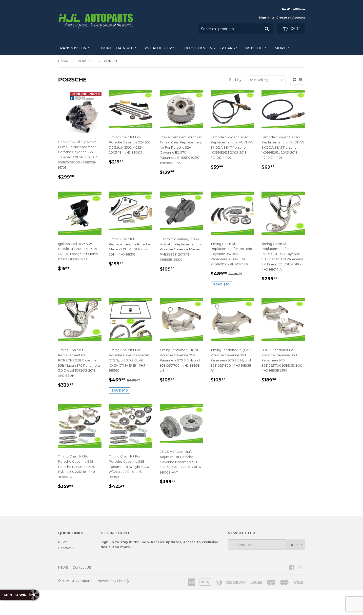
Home (63, 61)
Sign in (264, 17)
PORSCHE (86, 61)
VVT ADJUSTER (159, 48)
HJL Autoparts (81, 581)
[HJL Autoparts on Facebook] (291, 568)
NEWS (63, 542)
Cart (294, 28)
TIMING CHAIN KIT (116, 48)
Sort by (235, 80)
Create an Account (290, 17)
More (280, 48)
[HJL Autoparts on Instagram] (300, 568)
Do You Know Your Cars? (210, 48)
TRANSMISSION (73, 48)
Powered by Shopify (113, 581)
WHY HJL (254, 48)
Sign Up (295, 545)
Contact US (67, 548)
